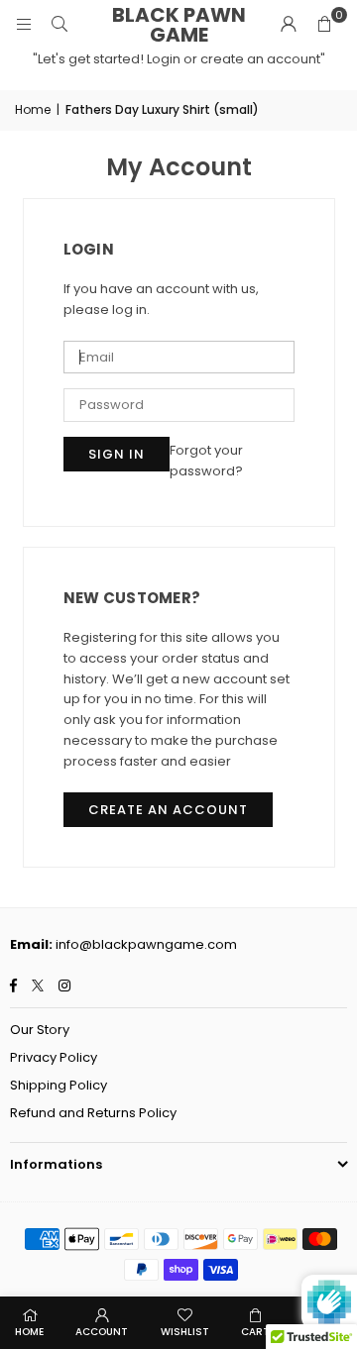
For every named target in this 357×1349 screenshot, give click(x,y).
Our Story (39, 1029)
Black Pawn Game (179, 25)
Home (33, 109)
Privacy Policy (53, 1057)
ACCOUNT (101, 1331)
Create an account (168, 809)
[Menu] (24, 24)
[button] (324, 25)
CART (255, 1331)
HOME (29, 1331)
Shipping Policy (58, 1085)
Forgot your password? (206, 460)
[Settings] (288, 25)
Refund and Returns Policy (93, 1112)
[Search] (59, 24)
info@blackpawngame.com (146, 944)
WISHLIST (185, 1331)
